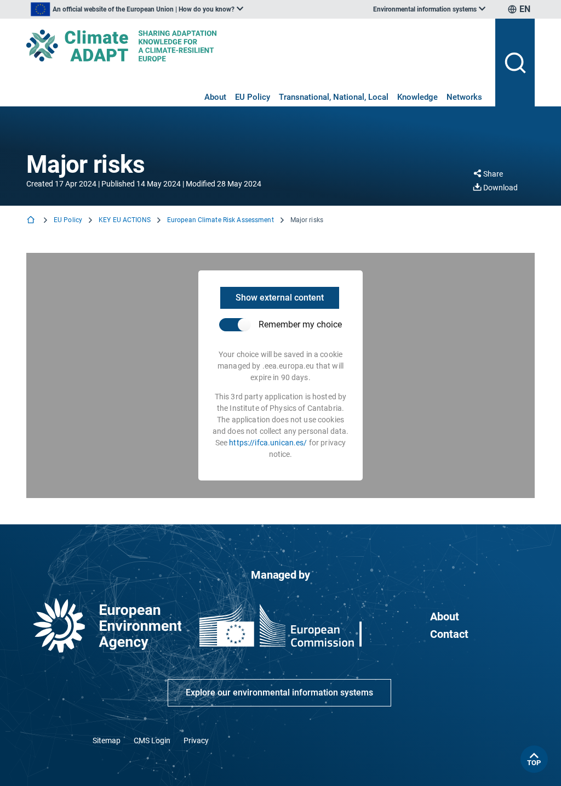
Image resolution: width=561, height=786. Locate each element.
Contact (449, 634)
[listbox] (137, 9)
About (215, 97)
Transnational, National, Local (333, 97)
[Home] (31, 221)
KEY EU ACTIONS (125, 220)
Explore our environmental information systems (279, 692)
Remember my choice (300, 324)
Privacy (196, 740)
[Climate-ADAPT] (256, 45)
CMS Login (152, 740)
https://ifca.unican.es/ (268, 442)
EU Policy (252, 97)
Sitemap (107, 740)
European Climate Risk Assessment (220, 220)
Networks (464, 97)
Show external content (280, 297)
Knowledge (417, 97)
